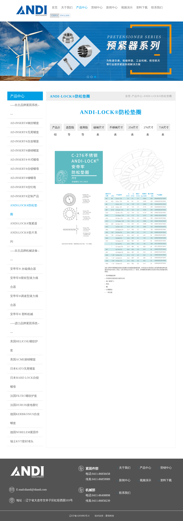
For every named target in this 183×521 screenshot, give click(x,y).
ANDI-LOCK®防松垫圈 (23, 210)
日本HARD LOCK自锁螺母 (24, 382)
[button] (88, 77)
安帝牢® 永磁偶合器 (23, 268)
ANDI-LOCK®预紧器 (23, 223)
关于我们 (67, 7)
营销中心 (97, 7)
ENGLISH (64, 15)
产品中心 (82, 7)
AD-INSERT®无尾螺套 (24, 132)
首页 (55, 7)
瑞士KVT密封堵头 (21, 441)
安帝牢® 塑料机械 (21, 314)
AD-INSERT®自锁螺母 (24, 168)
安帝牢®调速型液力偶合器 (24, 300)
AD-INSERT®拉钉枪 (23, 187)
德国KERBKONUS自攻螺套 (25, 419)
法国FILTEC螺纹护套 (23, 395)
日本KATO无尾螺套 (22, 368)
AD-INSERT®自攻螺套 (24, 141)
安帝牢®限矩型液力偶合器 (24, 282)
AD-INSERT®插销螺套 (24, 150)
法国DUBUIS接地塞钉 (24, 404)
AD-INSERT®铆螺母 (23, 177)
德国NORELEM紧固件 (24, 432)
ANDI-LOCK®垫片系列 (23, 237)
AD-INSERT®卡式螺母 (24, 159)
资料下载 (142, 7)
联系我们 (157, 7)
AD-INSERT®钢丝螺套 (24, 123)
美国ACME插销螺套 (23, 359)
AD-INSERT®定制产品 (24, 196)
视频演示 (127, 7)
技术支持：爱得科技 (104, 516)
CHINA (54, 15)
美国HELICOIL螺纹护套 (24, 346)
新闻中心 (112, 7)
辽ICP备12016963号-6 (79, 516)
